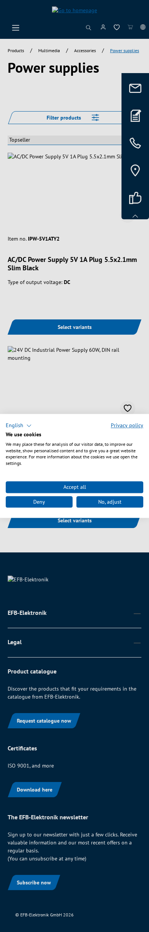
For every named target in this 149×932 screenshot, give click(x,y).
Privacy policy (127, 425)
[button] (19, 425)
